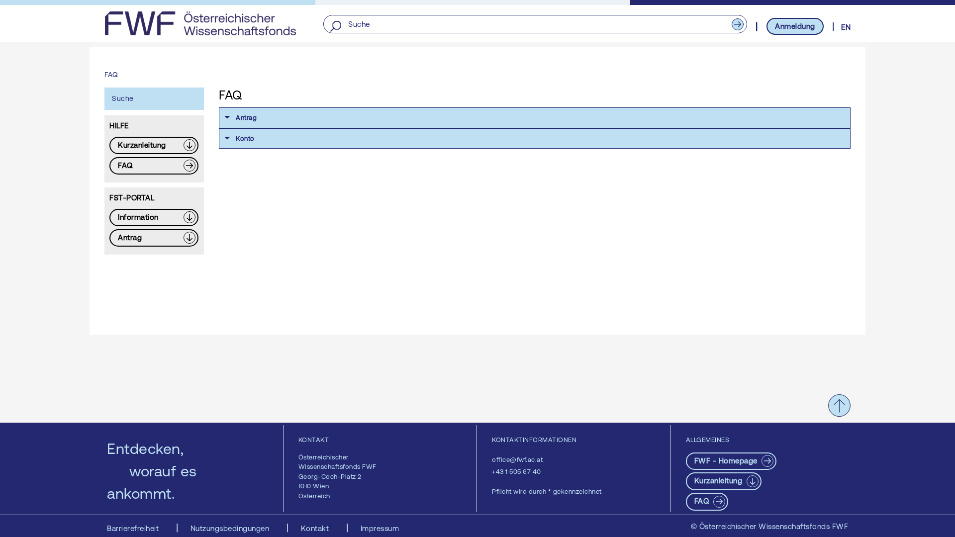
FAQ (702, 501)
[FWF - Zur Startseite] (200, 23)
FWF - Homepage (727, 460)
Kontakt (316, 528)
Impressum (380, 528)
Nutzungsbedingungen (231, 528)
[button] (535, 117)
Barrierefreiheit (134, 528)
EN (846, 27)
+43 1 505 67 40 (516, 471)
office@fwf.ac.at (517, 459)
